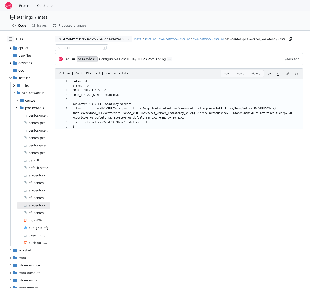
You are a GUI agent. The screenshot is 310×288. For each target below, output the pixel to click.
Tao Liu (69, 59)
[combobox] (81, 47)
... (169, 58)
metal (43, 17)
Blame (240, 73)
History (255, 73)
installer (150, 39)
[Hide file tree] (10, 39)
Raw (226, 73)
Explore (24, 5)
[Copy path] (290, 39)
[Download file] (269, 73)
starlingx (25, 17)
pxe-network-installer (174, 39)
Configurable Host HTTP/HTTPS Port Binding (132, 59)
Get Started (45, 5)
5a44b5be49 (87, 59)
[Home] (8, 6)
